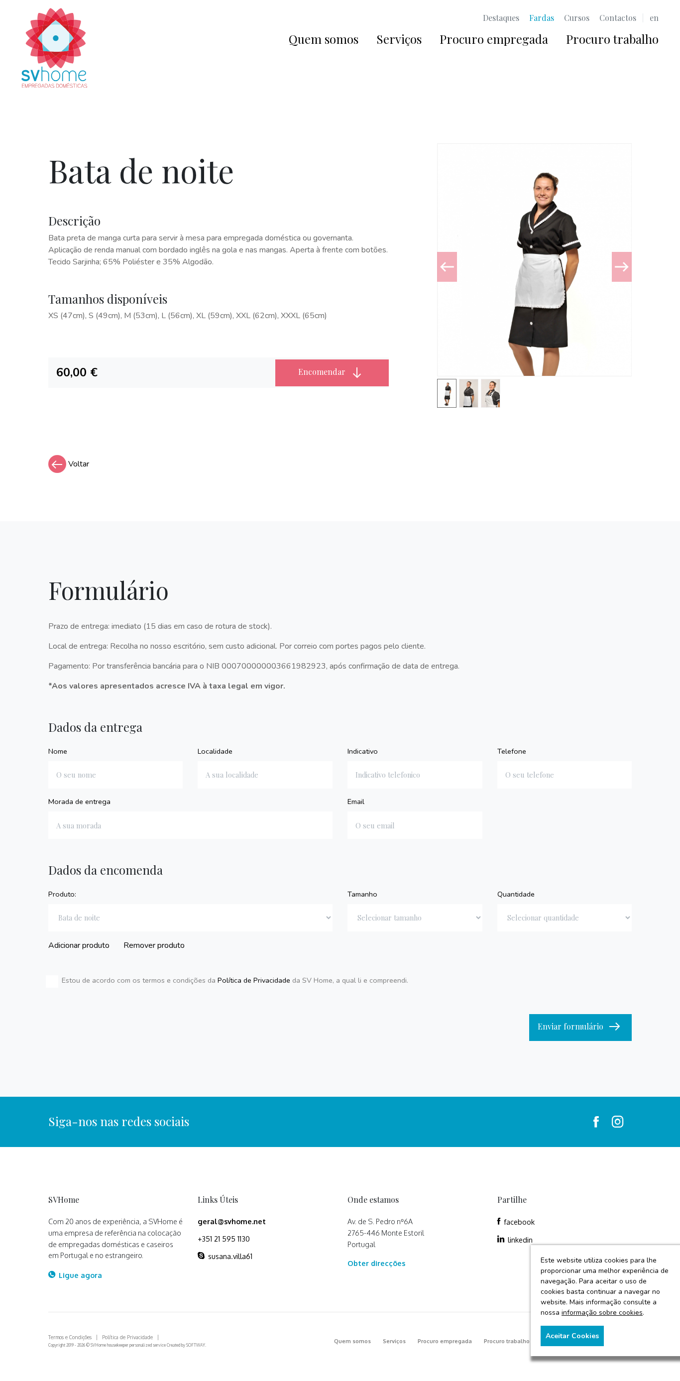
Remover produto (154, 945)
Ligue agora (80, 1274)
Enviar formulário (570, 1026)
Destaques (501, 17)
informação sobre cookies (602, 1312)
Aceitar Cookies (572, 1336)
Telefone (511, 751)
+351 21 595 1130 (224, 1238)
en (654, 17)
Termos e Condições (70, 1337)
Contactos (617, 17)
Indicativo (362, 751)
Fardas (541, 17)
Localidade (215, 751)
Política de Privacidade (254, 980)
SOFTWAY (195, 1345)
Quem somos (323, 39)
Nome (57, 751)
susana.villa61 (230, 1256)
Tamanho (362, 894)
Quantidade (516, 894)
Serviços (399, 39)
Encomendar (321, 371)
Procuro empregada (494, 39)
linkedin (520, 1239)
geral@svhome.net (232, 1221)
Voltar (78, 464)
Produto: (62, 894)
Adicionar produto (79, 945)
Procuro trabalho (612, 39)
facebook (519, 1221)
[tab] (161, 372)
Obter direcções (376, 1263)
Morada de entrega (79, 801)
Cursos (576, 17)
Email (355, 801)
